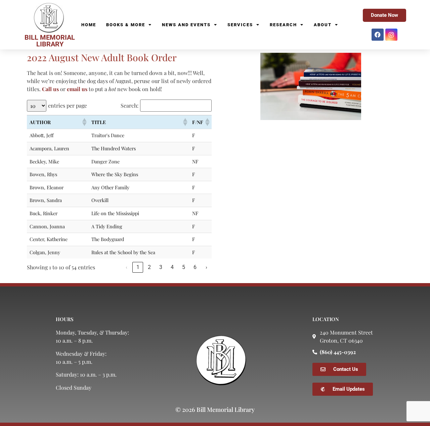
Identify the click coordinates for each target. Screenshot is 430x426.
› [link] (206, 267)
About (323, 24)
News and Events (186, 24)
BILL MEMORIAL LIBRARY (50, 40)
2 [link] (149, 267)
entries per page (67, 105)
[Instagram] (391, 35)
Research (283, 24)
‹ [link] (126, 267)
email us (77, 88)
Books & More (125, 24)
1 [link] (137, 267)
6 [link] (195, 267)
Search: (129, 105)
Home (88, 24)
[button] (84, 122)
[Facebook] (378, 35)
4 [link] (172, 267)
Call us (50, 88)
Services (240, 24)
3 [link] (160, 267)
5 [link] (183, 267)
